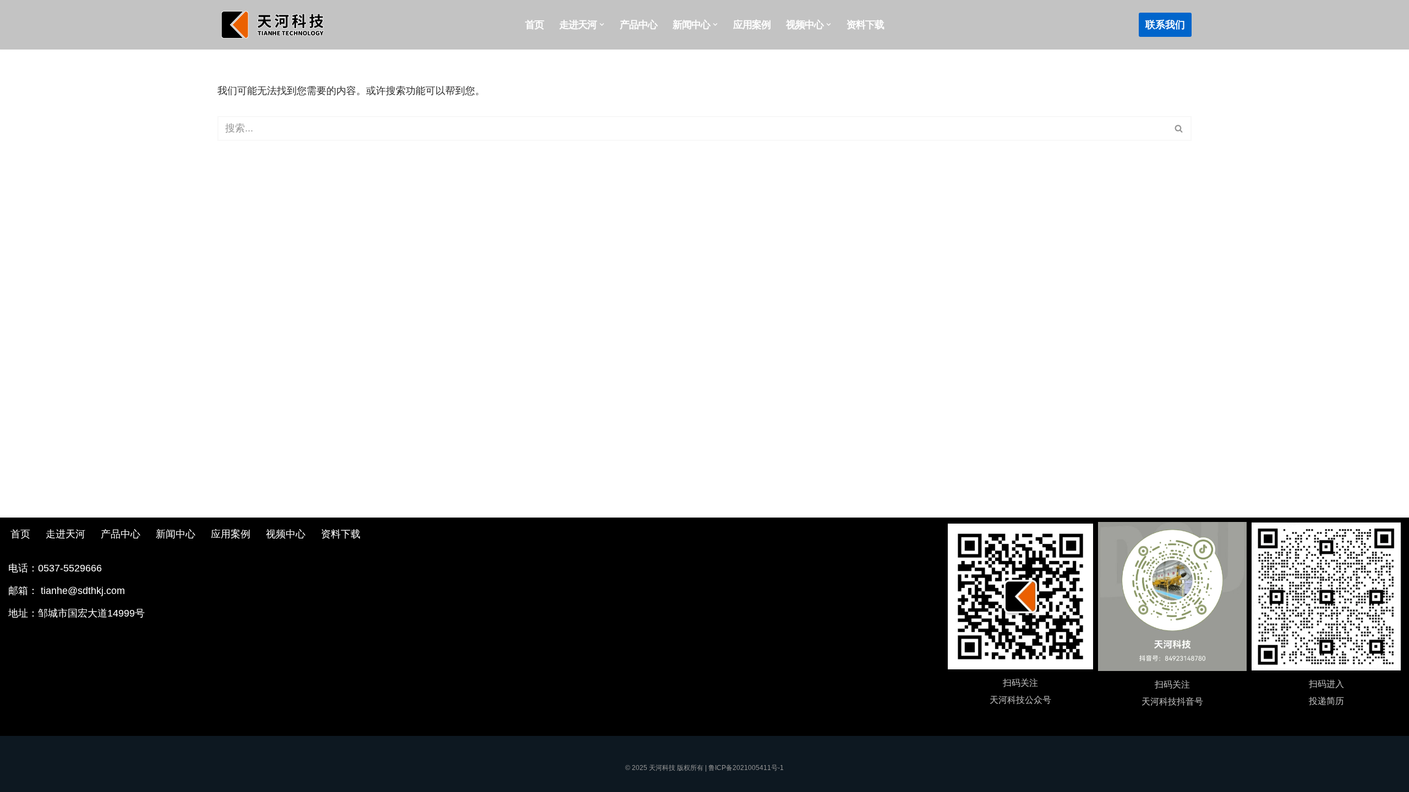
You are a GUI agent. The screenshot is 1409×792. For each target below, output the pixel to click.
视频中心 (285, 534)
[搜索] (1179, 128)
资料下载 (865, 24)
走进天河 (65, 534)
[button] (601, 24)
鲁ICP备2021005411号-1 (746, 768)
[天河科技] (275, 25)
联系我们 (1165, 24)
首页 (534, 24)
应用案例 (752, 24)
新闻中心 (175, 534)
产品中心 (638, 24)
